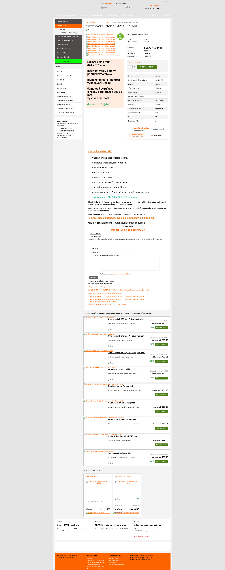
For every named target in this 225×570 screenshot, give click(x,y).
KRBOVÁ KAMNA (62, 22)
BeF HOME (60, 80)
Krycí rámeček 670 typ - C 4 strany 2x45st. (126, 319)
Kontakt (89, 558)
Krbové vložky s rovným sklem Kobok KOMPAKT (103, 301)
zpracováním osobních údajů (120, 274)
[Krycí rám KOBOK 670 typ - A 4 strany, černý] (98, 351)
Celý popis (145, 34)
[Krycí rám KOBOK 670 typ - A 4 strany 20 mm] (99, 334)
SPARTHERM (61, 92)
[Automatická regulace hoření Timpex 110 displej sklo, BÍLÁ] (103, 384)
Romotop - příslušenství (64, 76)
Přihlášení (155, 15)
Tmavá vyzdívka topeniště (119, 453)
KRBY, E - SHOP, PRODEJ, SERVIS (99, 287)
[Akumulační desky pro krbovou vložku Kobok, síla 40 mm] (103, 435)
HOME (57, 15)
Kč (166, 1)
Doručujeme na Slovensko (95, 562)
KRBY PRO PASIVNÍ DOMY (65, 41)
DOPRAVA (83, 15)
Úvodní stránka (90, 22)
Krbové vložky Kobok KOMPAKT (135, 296)
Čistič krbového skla (63, 57)
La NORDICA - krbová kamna (66, 113)
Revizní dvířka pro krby (64, 49)
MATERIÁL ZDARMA (63, 61)
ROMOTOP (60, 72)
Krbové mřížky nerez (63, 53)
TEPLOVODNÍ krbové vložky (68, 33)
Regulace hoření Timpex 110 (120, 386)
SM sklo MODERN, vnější (119, 369)
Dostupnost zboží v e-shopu (96, 560)
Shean (145, 559)
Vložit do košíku (146, 67)
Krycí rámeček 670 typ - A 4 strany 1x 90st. (126, 353)
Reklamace (112, 562)
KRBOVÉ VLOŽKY (103, 22)
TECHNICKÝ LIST (95, 234)
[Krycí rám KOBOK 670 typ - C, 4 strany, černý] (99, 317)
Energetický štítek (95, 237)
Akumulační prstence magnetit (121, 403)
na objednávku (135, 63)
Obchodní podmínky (69, 15)
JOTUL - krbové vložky (64, 96)
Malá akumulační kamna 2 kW (147, 525)
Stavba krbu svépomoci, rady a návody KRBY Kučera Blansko (107, 304)
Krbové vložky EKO (63, 45)
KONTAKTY (132, 15)
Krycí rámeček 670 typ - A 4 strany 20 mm (126, 336)
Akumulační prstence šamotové (122, 420)
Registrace (166, 15)
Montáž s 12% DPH (115, 560)
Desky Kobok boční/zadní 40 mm (122, 436)
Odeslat (93, 278)
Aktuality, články (114, 558)
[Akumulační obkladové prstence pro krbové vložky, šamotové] (104, 418)
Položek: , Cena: (151, 6)
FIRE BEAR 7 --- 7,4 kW (122, 476)
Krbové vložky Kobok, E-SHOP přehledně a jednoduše (105, 293)
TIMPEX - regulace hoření (65, 100)
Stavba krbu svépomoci (116, 565)
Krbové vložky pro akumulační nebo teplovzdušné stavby (131, 290)
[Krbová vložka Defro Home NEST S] (97, 482)
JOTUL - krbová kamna (64, 104)
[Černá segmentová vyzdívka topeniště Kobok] (99, 451)
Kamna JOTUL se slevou (68, 525)
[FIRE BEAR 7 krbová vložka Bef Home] (126, 482)
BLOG (111, 567)
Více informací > (159, 129)
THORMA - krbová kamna (65, 108)
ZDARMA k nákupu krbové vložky (110, 525)
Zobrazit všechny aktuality (141, 536)
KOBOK (59, 84)
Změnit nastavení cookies (95, 569)
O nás (123, 15)
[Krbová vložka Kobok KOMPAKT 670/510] (105, 34)
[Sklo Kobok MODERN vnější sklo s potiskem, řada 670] (102, 368)
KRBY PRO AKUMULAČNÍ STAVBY (68, 36)
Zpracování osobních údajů (95, 567)
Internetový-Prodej (143, 557)
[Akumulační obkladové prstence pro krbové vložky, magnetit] (103, 401)
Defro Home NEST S (92, 476)
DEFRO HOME (61, 88)
